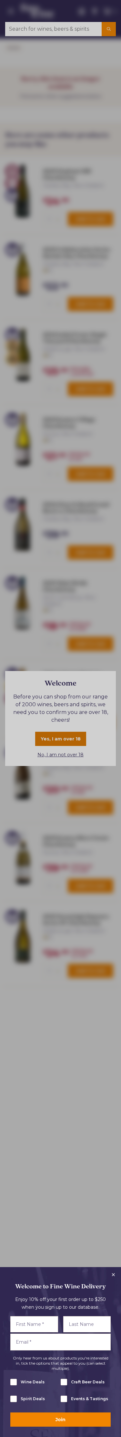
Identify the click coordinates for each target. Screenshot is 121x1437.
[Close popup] (113, 1275)
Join (60, 1419)
